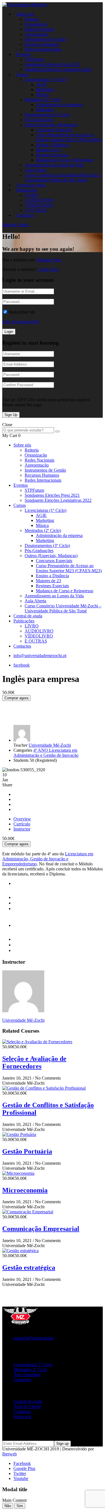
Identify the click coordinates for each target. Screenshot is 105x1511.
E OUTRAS (36, 641)
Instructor (21, 829)
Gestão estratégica (28, 1267)
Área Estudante (27, 1374)
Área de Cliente (27, 1406)
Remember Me (22, 312)
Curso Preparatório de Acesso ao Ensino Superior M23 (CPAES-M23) (69, 137)
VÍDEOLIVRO (39, 205)
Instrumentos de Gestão (45, 39)
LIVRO (32, 195)
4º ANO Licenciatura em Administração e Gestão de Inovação (45, 753)
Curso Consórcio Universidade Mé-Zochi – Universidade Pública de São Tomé (63, 177)
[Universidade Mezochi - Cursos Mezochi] (24, 4)
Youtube (20, 1478)
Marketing (45, 89)
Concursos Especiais (54, 129)
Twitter (19, 1473)
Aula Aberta (35, 170)
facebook (21, 665)
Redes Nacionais (39, 29)
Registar (9, 224)
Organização (36, 24)
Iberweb (9, 1454)
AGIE (41, 84)
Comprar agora (16, 698)
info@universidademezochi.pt (39, 655)
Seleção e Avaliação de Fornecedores (34, 1062)
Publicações (26, 190)
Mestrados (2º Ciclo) (43, 99)
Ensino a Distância (52, 144)
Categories (22, 750)
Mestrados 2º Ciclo (30, 1369)
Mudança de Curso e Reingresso (64, 159)
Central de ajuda (27, 616)
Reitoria (32, 19)
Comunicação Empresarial (40, 1228)
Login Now (48, 269)
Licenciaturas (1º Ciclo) (45, 79)
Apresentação (37, 34)
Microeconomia (25, 1190)
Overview (22, 819)
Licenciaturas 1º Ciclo (32, 1364)
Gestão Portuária (27, 1151)
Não (7, 1506)
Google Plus (24, 1468)
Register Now (49, 259)
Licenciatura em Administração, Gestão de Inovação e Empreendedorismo (47, 858)
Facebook (22, 1463)
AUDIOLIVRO (39, 200)
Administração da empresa (59, 104)
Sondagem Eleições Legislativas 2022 (58, 69)
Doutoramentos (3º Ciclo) (47, 114)
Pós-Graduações (39, 119)
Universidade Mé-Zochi (50, 745)
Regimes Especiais (52, 154)
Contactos (25, 215)
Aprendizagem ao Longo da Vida (54, 165)
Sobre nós (25, 14)
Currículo (21, 824)
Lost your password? (20, 321)
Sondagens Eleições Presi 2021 (52, 64)
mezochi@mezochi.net (33, 1338)
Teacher (20, 745)
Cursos (22, 74)
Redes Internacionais (43, 49)
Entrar (23, 224)
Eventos (23, 54)
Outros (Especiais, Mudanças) (51, 124)
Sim (20, 1506)
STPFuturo (34, 59)
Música (42, 94)
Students (21, 760)
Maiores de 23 (48, 149)
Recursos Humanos (42, 44)
